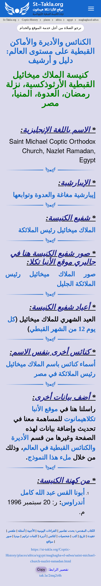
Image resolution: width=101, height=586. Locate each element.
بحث (72, 530)
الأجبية (31, 530)
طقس (12, 530)
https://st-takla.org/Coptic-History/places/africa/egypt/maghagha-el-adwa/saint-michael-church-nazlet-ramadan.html (51, 555)
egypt (70, 19)
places (47, 19)
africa (58, 19)
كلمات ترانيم (29, 536)
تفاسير (63, 530)
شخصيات (63, 536)
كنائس (52, 536)
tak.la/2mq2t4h (50, 575)
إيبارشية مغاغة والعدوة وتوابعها (54, 194)
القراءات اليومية (47, 530)
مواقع (49, 541)
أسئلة (21, 530)
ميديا (17, 536)
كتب (74, 536)
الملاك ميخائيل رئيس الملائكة (57, 230)
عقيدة (91, 536)
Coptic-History (30, 19)
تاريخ (82, 536)
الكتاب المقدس (85, 530)
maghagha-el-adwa (88, 19)
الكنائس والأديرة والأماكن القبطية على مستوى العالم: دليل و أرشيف (50, 51)
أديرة (43, 536)
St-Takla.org (9, 19)
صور (9, 536)
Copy (41, 569)
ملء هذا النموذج (49, 457)
